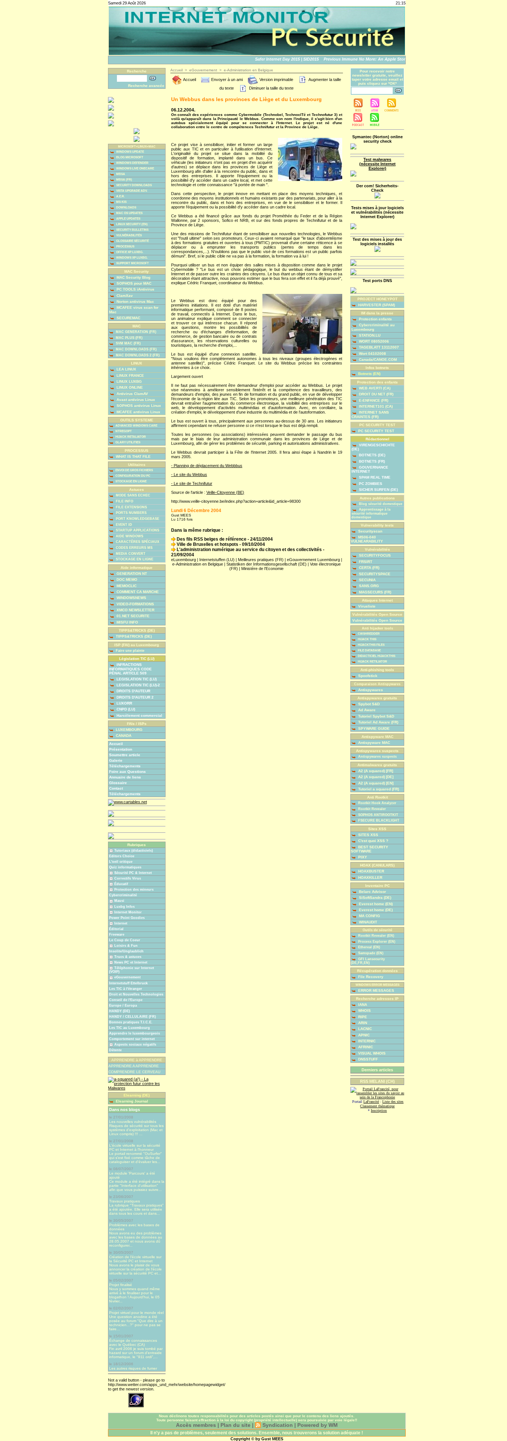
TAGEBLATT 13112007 (378, 347)
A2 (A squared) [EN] (375, 783)
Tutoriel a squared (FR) (378, 789)
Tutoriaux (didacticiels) (133, 850)
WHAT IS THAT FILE (133, 456)
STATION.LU (369, 335)
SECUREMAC (127, 318)
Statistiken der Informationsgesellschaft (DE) (266, 564)
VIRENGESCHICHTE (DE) (373, 447)
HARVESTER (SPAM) (376, 305)
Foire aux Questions (127, 772)
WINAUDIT (367, 922)
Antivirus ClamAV (131, 394)
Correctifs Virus (127, 878)
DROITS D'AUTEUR (132, 691)
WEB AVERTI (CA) (374, 388)
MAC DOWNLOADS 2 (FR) (137, 355)
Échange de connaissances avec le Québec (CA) (133, 1342)
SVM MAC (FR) (128, 343)
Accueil (116, 744)
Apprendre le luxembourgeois (134, 1033)
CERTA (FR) (368, 568)
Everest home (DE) (375, 910)
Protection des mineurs (134, 889)
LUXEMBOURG (129, 730)
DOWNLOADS (125, 207)
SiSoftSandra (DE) (374, 898)
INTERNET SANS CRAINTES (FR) (370, 414)
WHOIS (364, 1010)
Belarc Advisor (372, 892)
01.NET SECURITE (132, 616)
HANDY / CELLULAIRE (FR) (132, 1017)
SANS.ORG (368, 586)
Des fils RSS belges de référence (211, 539)
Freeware (116, 934)
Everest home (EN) (375, 904)
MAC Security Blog (132, 277)
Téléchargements (125, 766)
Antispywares (370, 690)
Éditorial (116, 929)
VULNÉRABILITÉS (128, 235)
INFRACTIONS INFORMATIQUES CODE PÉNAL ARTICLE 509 (130, 669)
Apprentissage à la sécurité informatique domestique (370, 513)
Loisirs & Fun (126, 946)
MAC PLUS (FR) (129, 338)
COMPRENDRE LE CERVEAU (134, 1072)
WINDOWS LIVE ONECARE (134, 168)
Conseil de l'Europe (126, 1000)
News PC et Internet (130, 962)
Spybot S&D (368, 704)
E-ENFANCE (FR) (373, 400)
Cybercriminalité (123, 895)
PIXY (362, 857)
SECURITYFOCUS (374, 555)
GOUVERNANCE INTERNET (369, 469)
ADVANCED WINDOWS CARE (136, 425)
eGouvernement (127, 977)
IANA (362, 1005)
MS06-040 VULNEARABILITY (367, 539)
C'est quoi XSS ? (372, 841)
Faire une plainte (129, 651)
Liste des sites (392, 1102)
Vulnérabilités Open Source (377, 620)
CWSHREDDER (368, 633)
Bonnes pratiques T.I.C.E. (131, 1022)
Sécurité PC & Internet (133, 873)
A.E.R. (120, 196)
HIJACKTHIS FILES (371, 645)
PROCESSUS (124, 246)
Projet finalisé (120, 1285)
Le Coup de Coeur (124, 940)
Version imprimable (275, 79)
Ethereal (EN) (368, 947)
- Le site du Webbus (189, 474)
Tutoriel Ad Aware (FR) (377, 722)
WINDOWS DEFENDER (131, 163)
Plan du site (235, 1425)
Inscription (379, 1110)
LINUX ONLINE (129, 387)
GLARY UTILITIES (127, 442)
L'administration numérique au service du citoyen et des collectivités (249, 549)
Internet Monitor (128, 912)
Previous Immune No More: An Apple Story (357, 59)
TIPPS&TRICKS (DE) (133, 636)
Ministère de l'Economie (262, 568)
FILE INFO (124, 501)
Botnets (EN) (368, 374)
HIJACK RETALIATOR (130, 436)
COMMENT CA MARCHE (137, 592)
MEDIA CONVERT (130, 554)
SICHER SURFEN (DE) (378, 490)
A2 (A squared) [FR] (375, 771)
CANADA (123, 736)
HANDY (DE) (119, 1011)
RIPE (362, 1017)
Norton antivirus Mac (134, 301)
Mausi (119, 901)
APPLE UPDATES (127, 218)
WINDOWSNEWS (130, 598)
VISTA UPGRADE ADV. (131, 190)
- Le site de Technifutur (191, 483)
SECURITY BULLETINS (131, 229)
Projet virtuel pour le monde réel (136, 1313)
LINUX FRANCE (129, 375)
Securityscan (369, 531)
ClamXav (124, 296)
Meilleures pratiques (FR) (261, 559)
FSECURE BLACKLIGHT (378, 820)
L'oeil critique (121, 862)
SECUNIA (367, 580)
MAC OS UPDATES (129, 213)
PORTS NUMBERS (131, 513)
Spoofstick (367, 676)
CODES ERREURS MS (134, 548)
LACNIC (364, 1029)
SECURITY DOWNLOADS (133, 185)
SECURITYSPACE (374, 574)
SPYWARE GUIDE (373, 728)
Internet (120, 923)
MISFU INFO (126, 622)
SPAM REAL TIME (374, 477)
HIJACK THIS (366, 639)
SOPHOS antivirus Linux (138, 406)
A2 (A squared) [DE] (375, 777)
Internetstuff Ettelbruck (128, 983)
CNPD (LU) (125, 709)
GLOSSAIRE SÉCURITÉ (132, 241)
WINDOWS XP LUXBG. (131, 257)
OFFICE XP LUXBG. (129, 252)
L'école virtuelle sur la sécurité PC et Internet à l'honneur (134, 1147)
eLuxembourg (183, 559)
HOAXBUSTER (370, 871)
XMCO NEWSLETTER (134, 610)
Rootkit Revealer (371, 809)
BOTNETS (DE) (371, 455)
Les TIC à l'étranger (125, 989)
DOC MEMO (126, 579)
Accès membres (196, 1425)
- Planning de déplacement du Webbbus (206, 465)
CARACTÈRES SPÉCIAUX (137, 542)
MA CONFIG (369, 916)
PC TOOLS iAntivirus (134, 289)
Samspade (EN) (370, 953)
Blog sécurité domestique (380, 504)
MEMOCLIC (126, 586)
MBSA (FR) (123, 179)
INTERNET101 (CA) (375, 406)
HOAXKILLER (369, 877)
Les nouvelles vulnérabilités (132, 1122)
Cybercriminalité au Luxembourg (373, 327)
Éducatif (121, 884)
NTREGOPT (123, 431)
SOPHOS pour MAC (133, 283)
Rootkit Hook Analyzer (376, 803)
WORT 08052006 (373, 341)
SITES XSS (367, 835)
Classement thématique (377, 1106)
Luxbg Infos (124, 907)
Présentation (120, 749)
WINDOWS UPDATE (129, 151)
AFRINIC (365, 1047)
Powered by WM (317, 1425)
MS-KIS (121, 202)
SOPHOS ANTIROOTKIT (377, 815)
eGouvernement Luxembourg (313, 559)
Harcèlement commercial (138, 715)
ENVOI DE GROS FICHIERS (134, 470)
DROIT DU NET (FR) (375, 394)
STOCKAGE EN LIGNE (131, 481)
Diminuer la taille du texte (271, 88)
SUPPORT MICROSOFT (132, 263)
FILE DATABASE (369, 650)
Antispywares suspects (377, 756)
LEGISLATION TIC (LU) (136, 679)
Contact (116, 788)
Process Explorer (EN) (376, 941)
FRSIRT (365, 562)
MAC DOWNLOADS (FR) (136, 349)
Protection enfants (375, 319)
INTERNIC (366, 1041)
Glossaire (118, 783)
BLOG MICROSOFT (129, 157)
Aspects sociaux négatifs (135, 1044)
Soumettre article (124, 755)
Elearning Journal (131, 1101)
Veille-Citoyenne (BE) (225, 492)
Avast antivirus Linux (135, 400)
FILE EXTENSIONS (131, 507)
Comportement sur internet (132, 1039)
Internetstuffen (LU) (217, 559)
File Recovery (370, 977)
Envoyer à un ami (226, 79)
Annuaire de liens (125, 777)
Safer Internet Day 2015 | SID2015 (278, 59)
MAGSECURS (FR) (374, 592)
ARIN (362, 1023)
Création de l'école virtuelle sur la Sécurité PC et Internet (135, 1259)
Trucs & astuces (127, 957)
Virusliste (366, 606)
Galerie (115, 760)
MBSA (120, 174)
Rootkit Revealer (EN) (375, 936)
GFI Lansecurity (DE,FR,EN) (368, 961)
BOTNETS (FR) (371, 461)
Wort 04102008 (372, 354)
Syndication (277, 1425)
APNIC (363, 1035)
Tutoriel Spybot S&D (375, 716)
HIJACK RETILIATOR (372, 661)
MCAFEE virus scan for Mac (133, 309)
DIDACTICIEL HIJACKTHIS (376, 656)
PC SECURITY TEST (375, 431)
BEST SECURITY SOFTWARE (369, 849)
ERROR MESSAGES (375, 990)
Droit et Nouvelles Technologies (136, 994)
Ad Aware (366, 710)
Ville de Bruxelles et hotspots (207, 544)
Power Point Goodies (127, 918)
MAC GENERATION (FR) (135, 332)
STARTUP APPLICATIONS (137, 530)
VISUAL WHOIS (371, 1053)
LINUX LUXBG (128, 381)
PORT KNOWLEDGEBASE (137, 519)
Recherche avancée (146, 86)
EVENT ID (123, 525)
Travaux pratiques (124, 1201)
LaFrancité (371, 1102)
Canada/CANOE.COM (377, 359)
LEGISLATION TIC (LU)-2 (137, 685)
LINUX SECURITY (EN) (131, 224)
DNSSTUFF (367, 1059)
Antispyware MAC (373, 743)
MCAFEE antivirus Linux (137, 412)
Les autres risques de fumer (133, 1368)
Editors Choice (121, 856)
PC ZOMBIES (370, 484)
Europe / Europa (123, 1005)
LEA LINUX (125, 369)
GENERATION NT (131, 573)
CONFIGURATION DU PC (132, 476)
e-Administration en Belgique (248, 70)
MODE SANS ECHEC (132, 495)
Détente (115, 1050)
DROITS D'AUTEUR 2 (134, 697)
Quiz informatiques (125, 867)
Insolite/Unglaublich (126, 951)
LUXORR (123, 703)
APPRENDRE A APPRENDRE (133, 1066)
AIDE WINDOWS (129, 536)
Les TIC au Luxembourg (129, 1028)
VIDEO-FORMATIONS (134, 604)
